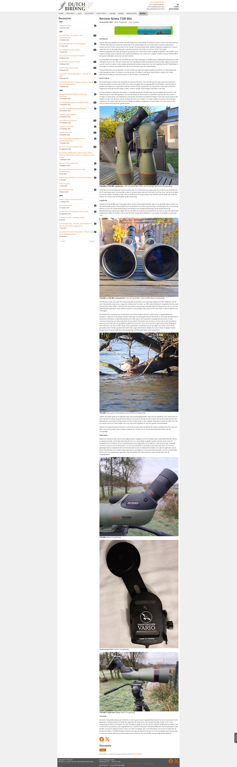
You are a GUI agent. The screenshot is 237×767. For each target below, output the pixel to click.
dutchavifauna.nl (156, 5)
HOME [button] (61, 13)
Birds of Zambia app (66, 190)
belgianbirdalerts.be (155, 9)
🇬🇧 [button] (178, 5)
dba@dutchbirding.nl (105, 763)
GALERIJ (112, 13)
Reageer (102, 750)
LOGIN (176, 7)
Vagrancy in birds (65, 26)
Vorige (63, 241)
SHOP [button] (80, 13)
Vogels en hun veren (66, 126)
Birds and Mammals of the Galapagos (72, 44)
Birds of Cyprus (64, 184)
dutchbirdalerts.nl (156, 7)
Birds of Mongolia (65, 205)
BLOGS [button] (142, 13)
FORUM (120, 13)
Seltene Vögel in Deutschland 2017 (71, 199)
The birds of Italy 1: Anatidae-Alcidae (71, 218)
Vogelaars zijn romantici (67, 114)
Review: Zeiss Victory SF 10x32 (69, 62)
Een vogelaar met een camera (69, 50)
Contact (116, 763)
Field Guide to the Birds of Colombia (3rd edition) (76, 178)
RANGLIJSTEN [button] (131, 13)
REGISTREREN (174, 9)
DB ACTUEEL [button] (101, 13)
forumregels (137, 754)
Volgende (92, 241)
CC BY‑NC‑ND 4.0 (64, 763)
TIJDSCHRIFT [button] (89, 13)
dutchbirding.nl (157, 2)
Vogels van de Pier (65, 132)
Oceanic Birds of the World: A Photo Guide (73, 211)
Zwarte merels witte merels (68, 68)
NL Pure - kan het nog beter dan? (70, 147)
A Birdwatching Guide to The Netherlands (73, 102)
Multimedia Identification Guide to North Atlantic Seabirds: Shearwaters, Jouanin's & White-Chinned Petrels (76, 155)
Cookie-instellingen (148, 763)
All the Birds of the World (68, 120)
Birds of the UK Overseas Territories (72, 56)
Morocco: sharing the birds (68, 163)
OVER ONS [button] (70, 13)
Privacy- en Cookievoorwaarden (130, 763)
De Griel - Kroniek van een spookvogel (72, 108)
